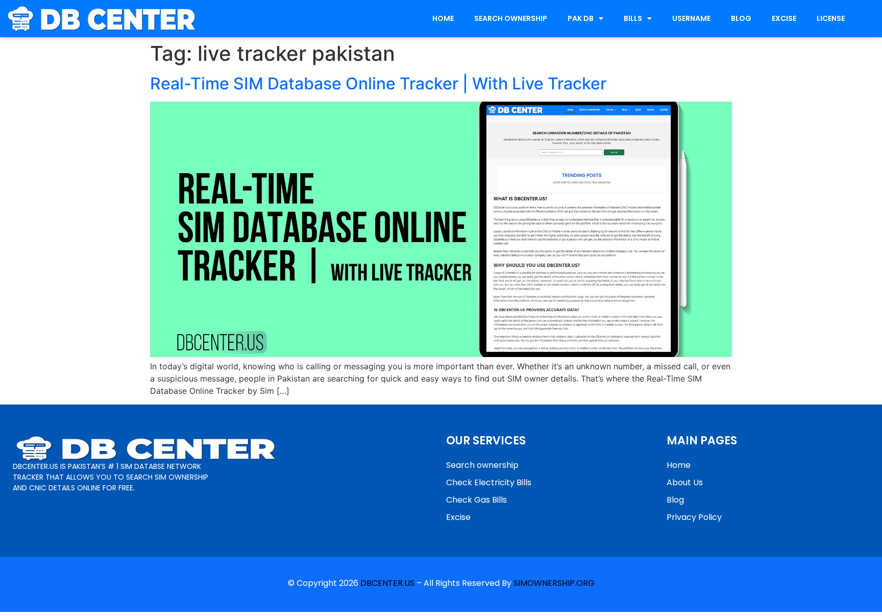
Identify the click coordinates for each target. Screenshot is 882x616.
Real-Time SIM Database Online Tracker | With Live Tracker (378, 83)
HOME (443, 18)
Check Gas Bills (476, 500)
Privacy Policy (694, 517)
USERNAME (691, 18)
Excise (458, 517)
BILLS (633, 18)
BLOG (741, 18)
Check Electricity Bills (488, 482)
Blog (675, 500)
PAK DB (581, 18)
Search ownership (482, 465)
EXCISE (784, 18)
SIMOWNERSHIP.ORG (554, 583)
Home (679, 465)
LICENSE (831, 18)
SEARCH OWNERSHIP (510, 18)
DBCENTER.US (387, 583)
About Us (685, 482)
